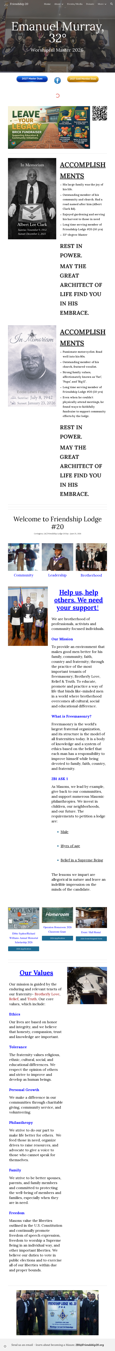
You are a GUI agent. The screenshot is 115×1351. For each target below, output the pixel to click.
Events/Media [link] (74, 4)
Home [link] (47, 4)
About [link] (57, 4)
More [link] (101, 4)
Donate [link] (90, 4)
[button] (111, 4)
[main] (57, 36)
